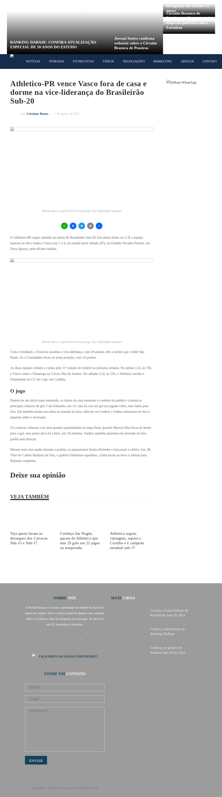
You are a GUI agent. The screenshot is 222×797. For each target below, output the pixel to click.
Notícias (33, 61)
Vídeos (108, 61)
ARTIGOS (187, 61)
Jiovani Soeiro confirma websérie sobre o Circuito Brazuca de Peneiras (135, 43)
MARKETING (162, 61)
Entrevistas (83, 61)
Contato (210, 61)
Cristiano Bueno (37, 113)
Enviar (36, 761)
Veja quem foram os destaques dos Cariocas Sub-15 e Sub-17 (28, 538)
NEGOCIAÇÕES (134, 61)
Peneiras (56, 61)
